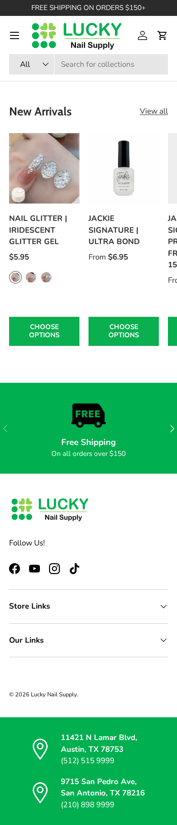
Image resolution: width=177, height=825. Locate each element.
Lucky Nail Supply (54, 694)
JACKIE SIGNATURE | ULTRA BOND (114, 230)
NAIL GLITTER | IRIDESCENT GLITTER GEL (38, 230)
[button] (162, 35)
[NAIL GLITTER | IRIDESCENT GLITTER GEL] (44, 168)
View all (154, 111)
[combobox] (88, 64)
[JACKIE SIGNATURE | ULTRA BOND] (123, 168)
